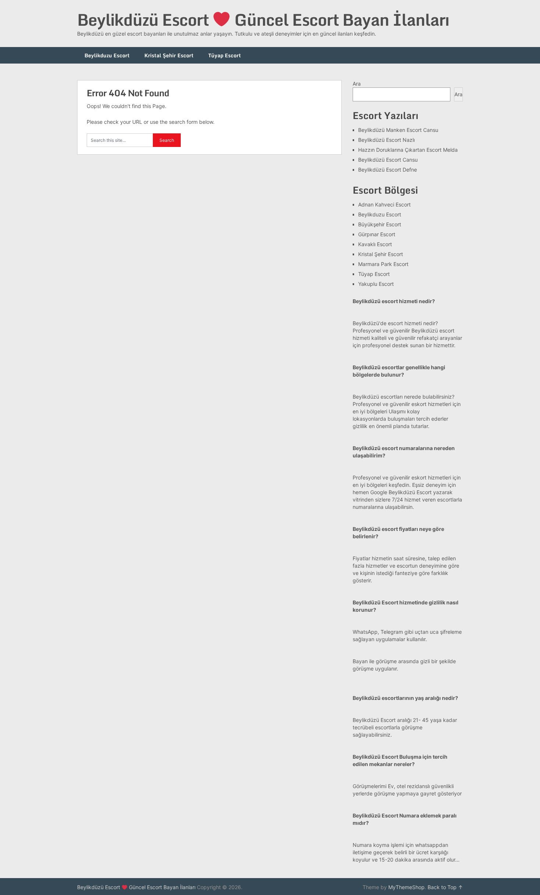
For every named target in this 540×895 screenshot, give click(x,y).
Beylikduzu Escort (107, 55)
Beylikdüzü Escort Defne (387, 169)
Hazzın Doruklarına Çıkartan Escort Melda (408, 150)
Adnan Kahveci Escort (384, 204)
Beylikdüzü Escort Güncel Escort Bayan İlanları (263, 19)
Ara (357, 83)
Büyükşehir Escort (379, 224)
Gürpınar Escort (376, 234)
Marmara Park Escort (383, 264)
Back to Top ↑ (445, 887)
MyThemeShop (406, 887)
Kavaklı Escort (375, 244)
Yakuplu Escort (376, 284)
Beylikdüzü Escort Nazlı (386, 140)
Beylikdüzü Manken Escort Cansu (398, 130)
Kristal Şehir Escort (169, 55)
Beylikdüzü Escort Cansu (388, 160)
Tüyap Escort (224, 55)
